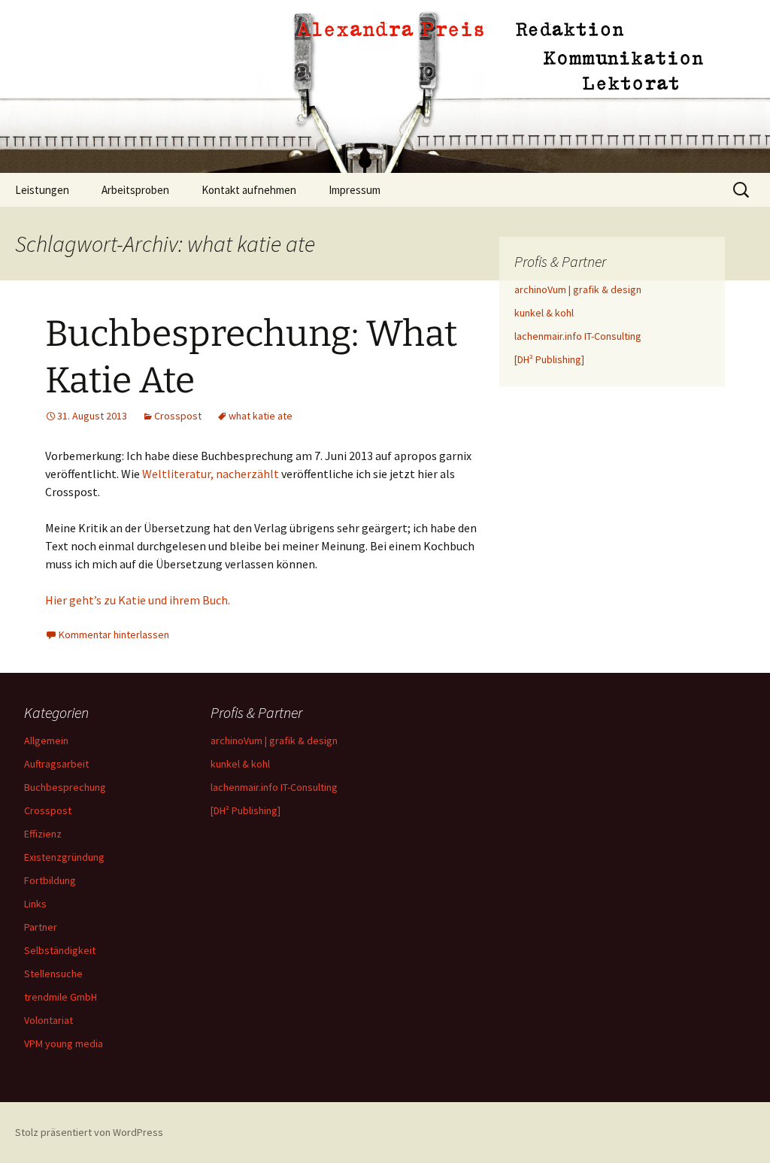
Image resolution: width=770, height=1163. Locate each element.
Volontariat (48, 1020)
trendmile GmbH (60, 997)
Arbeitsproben (135, 190)
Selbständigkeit (59, 950)
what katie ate (261, 415)
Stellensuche (53, 973)
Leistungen (42, 190)
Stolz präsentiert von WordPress (89, 1132)
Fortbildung (50, 880)
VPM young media (63, 1043)
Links (35, 903)
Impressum (354, 190)
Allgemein (46, 740)
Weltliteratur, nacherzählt (210, 473)
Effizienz (43, 833)
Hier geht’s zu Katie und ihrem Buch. (137, 599)
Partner (40, 927)
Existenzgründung (64, 857)
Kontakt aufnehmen (249, 190)
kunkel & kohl (544, 313)
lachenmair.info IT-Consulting (577, 336)
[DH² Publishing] (549, 359)
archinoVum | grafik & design (577, 289)
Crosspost (178, 415)
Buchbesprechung (65, 787)
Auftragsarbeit (56, 764)
